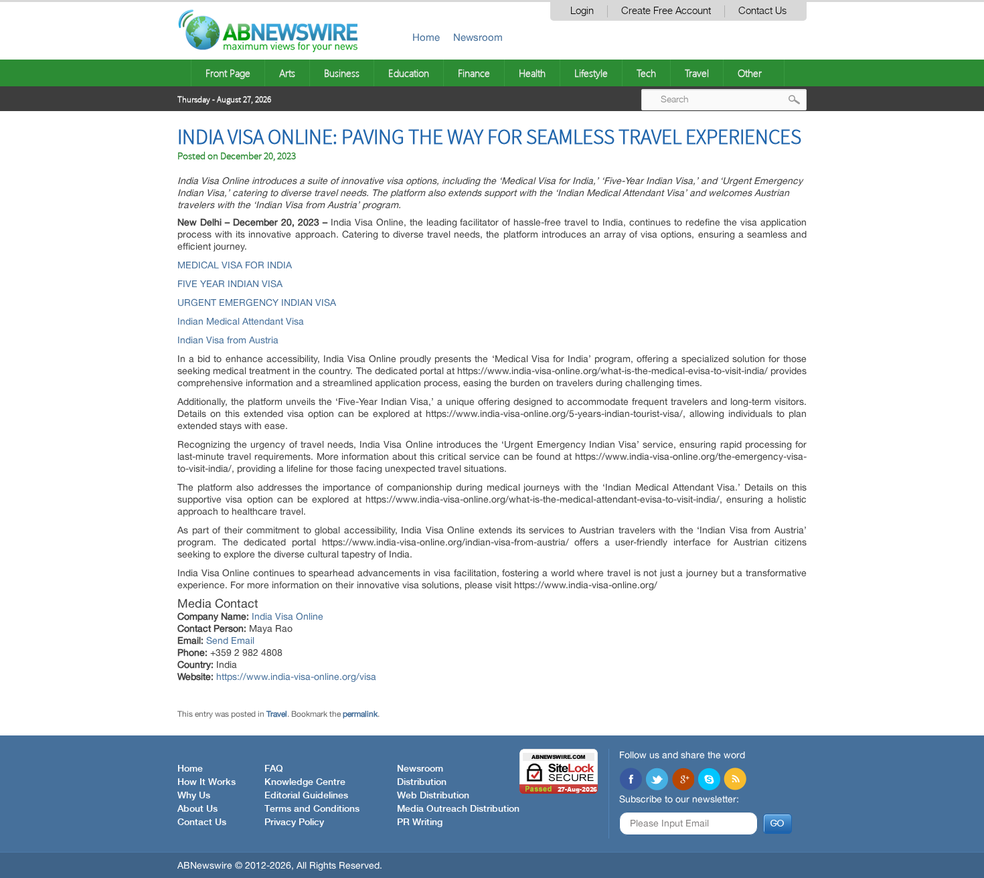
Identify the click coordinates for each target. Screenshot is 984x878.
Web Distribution (433, 795)
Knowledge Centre (304, 782)
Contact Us (762, 11)
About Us (197, 809)
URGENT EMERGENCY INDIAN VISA (256, 302)
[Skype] (709, 780)
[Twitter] (656, 780)
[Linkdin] (682, 780)
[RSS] (735, 780)
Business (341, 73)
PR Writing (419, 822)
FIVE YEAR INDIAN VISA (229, 283)
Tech (646, 73)
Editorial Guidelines (306, 795)
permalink (360, 714)
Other (750, 73)
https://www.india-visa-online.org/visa (296, 676)
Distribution (421, 782)
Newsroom (478, 37)
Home (426, 37)
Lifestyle (591, 73)
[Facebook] (630, 780)
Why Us (193, 795)
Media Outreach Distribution (458, 809)
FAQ (273, 769)
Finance (474, 73)
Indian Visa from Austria (229, 340)
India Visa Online (287, 616)
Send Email (230, 640)
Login (582, 11)
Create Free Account (666, 11)
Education (408, 73)
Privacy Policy (294, 822)
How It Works (206, 782)
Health (532, 73)
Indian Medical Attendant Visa (240, 321)
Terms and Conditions (311, 809)
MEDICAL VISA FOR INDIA (234, 265)
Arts (287, 73)
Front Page (228, 73)
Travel (697, 73)
